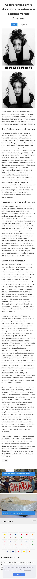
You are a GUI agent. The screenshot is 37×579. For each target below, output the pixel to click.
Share (25, 24)
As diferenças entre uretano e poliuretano (16, 473)
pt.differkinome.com (10, 557)
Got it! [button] (19, 574)
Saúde (14, 24)
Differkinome (7, 521)
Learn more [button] (27, 570)
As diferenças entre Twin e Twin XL (14, 513)
